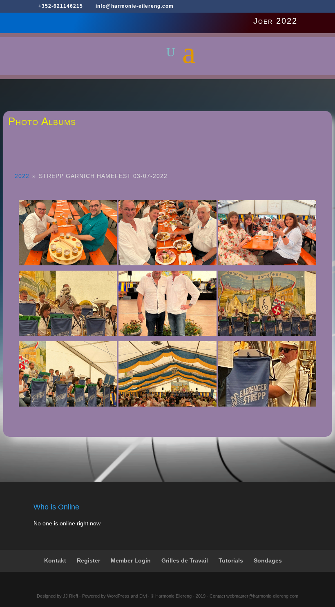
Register (88, 560)
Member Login (131, 560)
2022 (22, 176)
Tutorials (231, 560)
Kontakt (55, 560)
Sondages (268, 560)
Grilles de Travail (184, 560)
